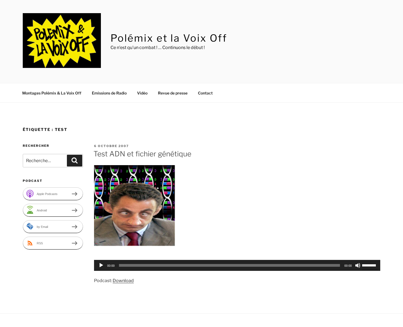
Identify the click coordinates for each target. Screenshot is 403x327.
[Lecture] (101, 265)
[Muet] (358, 265)
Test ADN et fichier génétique (142, 154)
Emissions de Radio (109, 93)
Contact (205, 93)
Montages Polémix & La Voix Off (51, 93)
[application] (237, 265)
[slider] (370, 265)
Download (123, 280)
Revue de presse (173, 93)
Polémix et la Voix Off (168, 38)
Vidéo (142, 93)
